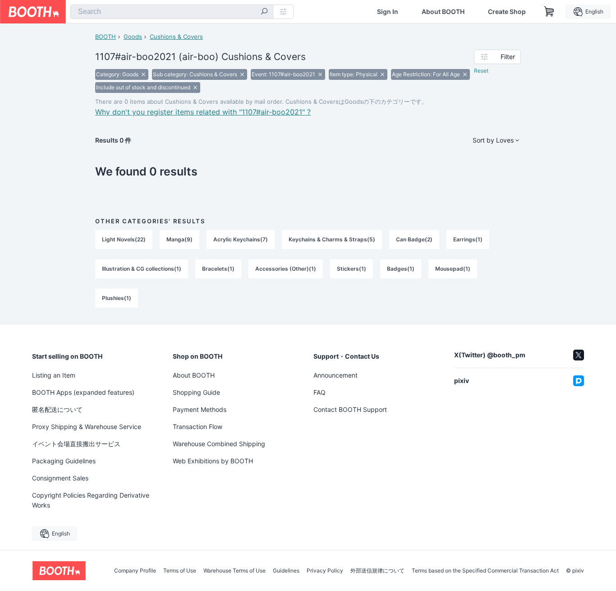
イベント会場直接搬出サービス (76, 444)
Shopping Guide (196, 392)
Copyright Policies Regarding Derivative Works (90, 500)
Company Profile (135, 570)
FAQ (319, 392)
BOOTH (105, 36)
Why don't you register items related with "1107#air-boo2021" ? (203, 111)
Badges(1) (400, 268)
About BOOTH (443, 12)
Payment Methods (199, 409)
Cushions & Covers (176, 36)
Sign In (387, 12)
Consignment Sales (60, 478)
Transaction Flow (197, 426)
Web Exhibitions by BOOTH (213, 461)
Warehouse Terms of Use (234, 570)
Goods (133, 36)
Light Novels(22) (124, 239)
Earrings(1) (468, 239)
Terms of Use (179, 570)
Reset (481, 70)
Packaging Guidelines (64, 461)
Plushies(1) (116, 298)
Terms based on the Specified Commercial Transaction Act (485, 570)
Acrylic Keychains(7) (240, 239)
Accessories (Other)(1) (285, 268)
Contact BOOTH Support (350, 409)
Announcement (335, 375)
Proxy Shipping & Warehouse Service (86, 426)
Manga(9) (179, 239)
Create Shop (507, 12)
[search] (264, 12)
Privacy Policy (325, 570)
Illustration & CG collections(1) (141, 268)
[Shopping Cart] (549, 11)
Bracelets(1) (218, 268)
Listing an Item (53, 375)
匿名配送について (57, 409)
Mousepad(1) (452, 268)
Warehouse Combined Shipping (219, 444)
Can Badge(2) (414, 239)
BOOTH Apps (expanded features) (83, 392)
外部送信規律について (377, 570)
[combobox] (171, 12)
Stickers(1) (351, 268)
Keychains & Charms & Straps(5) (332, 239)
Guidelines (286, 570)
